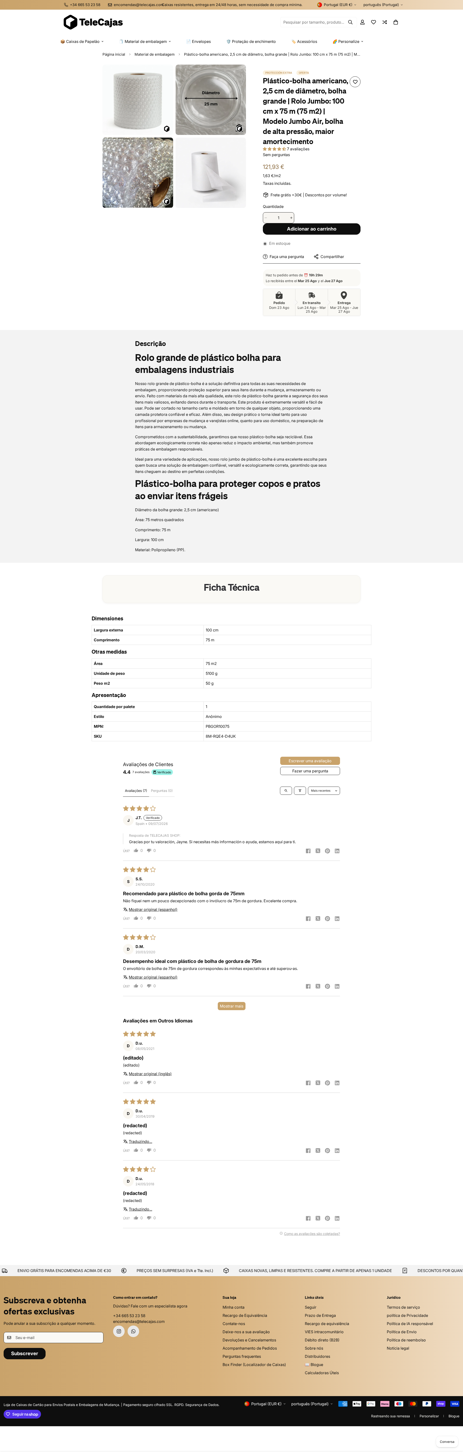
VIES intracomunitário (324, 1331)
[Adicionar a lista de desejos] (355, 81)
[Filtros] (300, 791)
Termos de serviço (403, 1307)
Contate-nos (234, 1323)
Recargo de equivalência (327, 1323)
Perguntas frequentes (242, 1356)
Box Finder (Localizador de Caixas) (254, 1364)
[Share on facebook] (308, 851)
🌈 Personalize (346, 41)
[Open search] (286, 791)
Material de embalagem (155, 54)
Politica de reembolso (406, 1340)
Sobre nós (314, 1348)
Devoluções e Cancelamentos (249, 1340)
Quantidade (273, 206)
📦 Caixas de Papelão (80, 41)
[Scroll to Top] (453, 1425)
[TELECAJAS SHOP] (92, 22)
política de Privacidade (407, 1315)
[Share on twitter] (318, 851)
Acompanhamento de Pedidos (250, 1348)
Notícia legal (398, 1348)
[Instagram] (119, 1331)
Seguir (310, 1307)
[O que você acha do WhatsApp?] (133, 1331)
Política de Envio (402, 1331)
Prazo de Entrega (320, 1315)
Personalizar (429, 1416)
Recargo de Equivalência (245, 1315)
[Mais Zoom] (164, 74)
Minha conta (234, 1307)
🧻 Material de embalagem (143, 41)
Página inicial (113, 54)
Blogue (454, 1416)
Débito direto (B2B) (322, 1340)
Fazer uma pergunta (310, 771)
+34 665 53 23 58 (129, 1315)
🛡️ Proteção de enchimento (251, 41)
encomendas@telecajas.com (139, 1321)
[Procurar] (350, 22)
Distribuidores (317, 1356)
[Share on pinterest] (327, 851)
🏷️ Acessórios (304, 41)
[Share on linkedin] (337, 851)
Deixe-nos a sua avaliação (246, 1331)
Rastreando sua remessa (390, 1416)
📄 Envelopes (198, 41)
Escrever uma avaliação (310, 760)
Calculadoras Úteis (322, 1372)
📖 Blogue (314, 1364)
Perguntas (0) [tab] (162, 791)
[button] (395, 22)
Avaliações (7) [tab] (136, 791)
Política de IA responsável (410, 1323)
